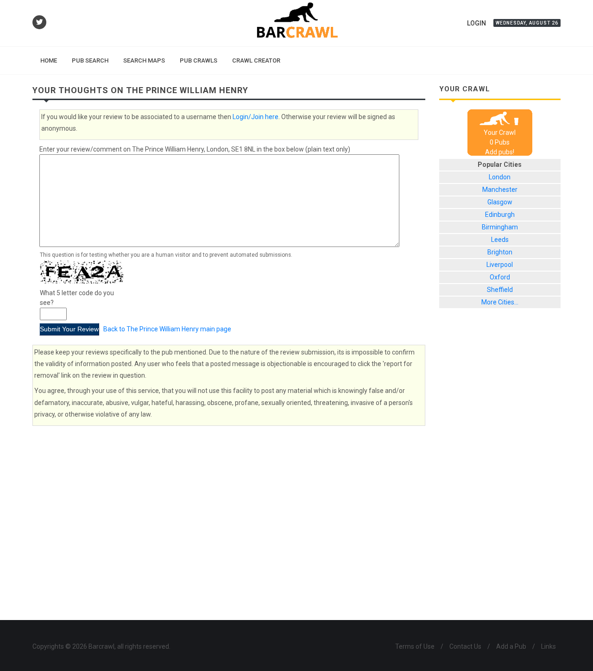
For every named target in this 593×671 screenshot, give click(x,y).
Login (476, 23)
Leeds (500, 239)
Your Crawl (500, 132)
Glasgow (499, 202)
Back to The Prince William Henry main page (167, 329)
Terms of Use (415, 646)
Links (548, 646)
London (500, 177)
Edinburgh (500, 214)
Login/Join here (255, 116)
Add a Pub (511, 646)
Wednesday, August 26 (527, 22)
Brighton (499, 252)
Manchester (499, 189)
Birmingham (500, 227)
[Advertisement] (500, 471)
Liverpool (499, 264)
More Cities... (499, 302)
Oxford (500, 277)
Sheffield (500, 289)
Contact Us (465, 646)
